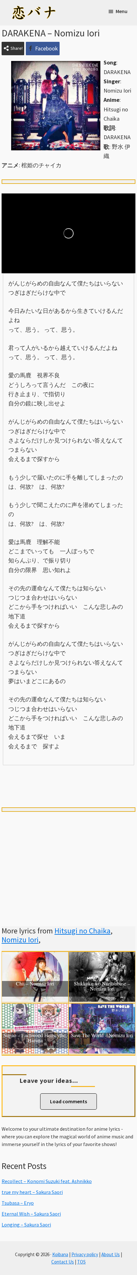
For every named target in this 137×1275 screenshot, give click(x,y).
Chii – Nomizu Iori (35, 984)
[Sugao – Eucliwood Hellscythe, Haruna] (35, 1008)
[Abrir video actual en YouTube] (68, 233)
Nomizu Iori (20, 940)
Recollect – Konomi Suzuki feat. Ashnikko (47, 1181)
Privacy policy (84, 1254)
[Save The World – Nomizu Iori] (102, 1008)
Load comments (68, 1101)
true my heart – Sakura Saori (32, 1192)
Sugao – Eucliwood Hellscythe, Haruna (35, 1038)
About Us (110, 1254)
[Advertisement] (68, 861)
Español (110, 776)
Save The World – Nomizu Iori (102, 1035)
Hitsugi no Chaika (82, 931)
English (68, 787)
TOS (81, 1262)
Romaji (68, 776)
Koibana (60, 1254)
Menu (121, 11)
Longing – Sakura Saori (26, 1224)
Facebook (46, 48)
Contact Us (62, 1262)
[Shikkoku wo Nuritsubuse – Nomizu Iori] (102, 956)
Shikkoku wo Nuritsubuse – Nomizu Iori (102, 986)
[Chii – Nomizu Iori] (35, 956)
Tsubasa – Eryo (18, 1203)
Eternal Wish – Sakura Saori (31, 1214)
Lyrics (27, 776)
